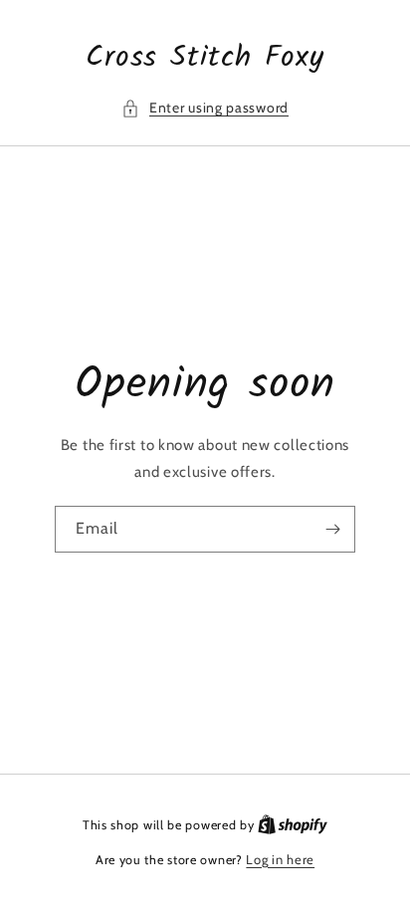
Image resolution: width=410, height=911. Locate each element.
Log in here (280, 859)
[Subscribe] (332, 529)
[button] (205, 108)
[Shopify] (292, 824)
